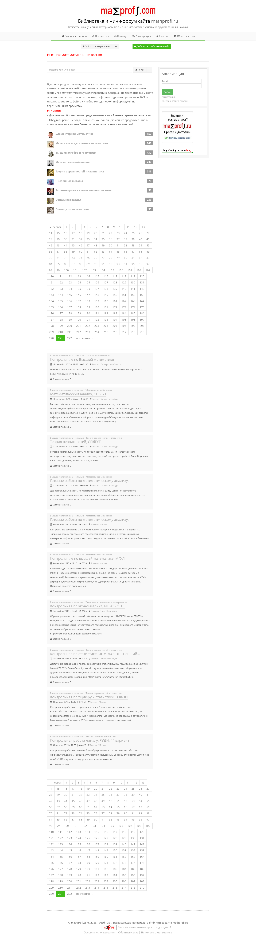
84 (50, 264)
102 (84, 270)
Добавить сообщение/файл (152, 46)
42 (50, 245)
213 (87, 332)
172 (115, 307)
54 (140, 245)
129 (124, 282)
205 (115, 325)
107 (129, 270)
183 (115, 313)
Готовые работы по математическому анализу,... (90, 480)
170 (96, 307)
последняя (84, 338)
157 (78, 301)
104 (102, 270)
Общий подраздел (68, 199)
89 (88, 264)
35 (103, 239)
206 (124, 325)
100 (66, 270)
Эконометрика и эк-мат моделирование (83, 190)
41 (148, 239)
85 (58, 264)
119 (133, 276)
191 (87, 319)
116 (105, 276)
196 (133, 319)
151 (124, 295)
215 (105, 332)
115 (96, 276)
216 (115, 332)
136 (87, 288)
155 (60, 301)
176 (51, 313)
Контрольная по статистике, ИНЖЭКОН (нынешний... (95, 653)
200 (69, 325)
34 (95, 239)
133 (60, 288)
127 (105, 282)
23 (118, 233)
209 (51, 332)
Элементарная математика (75, 133)
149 (105, 295)
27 (148, 233)
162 (124, 301)
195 (124, 319)
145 (69, 295)
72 (65, 258)
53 (133, 245)
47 (88, 245)
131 (142, 282)
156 (69, 301)
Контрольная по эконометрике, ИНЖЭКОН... (87, 606)
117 (115, 276)
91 (103, 264)
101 (75, 270)
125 (87, 282)
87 (73, 264)
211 (69, 332)
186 (142, 313)
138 (105, 288)
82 (140, 258)
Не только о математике (156, 932)
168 (78, 307)
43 (58, 245)
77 (103, 258)
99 (58, 270)
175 (142, 307)
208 (142, 325)
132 (51, 288)
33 (88, 239)
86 (65, 264)
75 (88, 258)
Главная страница (75, 36)
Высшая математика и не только (67, 355)
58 (65, 251)
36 (110, 239)
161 (115, 301)
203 (96, 325)
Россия (95, 364)
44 (65, 245)
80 (125, 258)
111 (60, 276)
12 (135, 227)
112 (69, 276)
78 (110, 258)
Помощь (122, 36)
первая (55, 227)
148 (96, 295)
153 (142, 295)
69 (148, 251)
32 (80, 239)
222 (69, 338)
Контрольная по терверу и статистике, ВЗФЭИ (89, 697)
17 (73, 233)
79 (118, 258)
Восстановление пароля (175, 100)
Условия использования (99, 932)
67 (133, 251)
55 (148, 245)
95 (133, 264)
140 (124, 288)
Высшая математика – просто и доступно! (144, 927)
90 (95, 264)
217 (124, 332)
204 (105, 325)
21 (103, 233)
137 (96, 288)
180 (87, 313)
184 (124, 313)
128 (115, 282)
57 (58, 251)
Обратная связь (186, 36)
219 (142, 332)
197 (142, 319)
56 (50, 251)
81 (133, 258)
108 (139, 270)
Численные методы (69, 181)
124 (78, 282)
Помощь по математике (72, 209)
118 (124, 276)
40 (140, 239)
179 (78, 313)
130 (133, 282)
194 (115, 319)
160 (105, 301)
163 (133, 301)
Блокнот (163, 36)
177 (60, 313)
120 (142, 276)
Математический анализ (73, 162)
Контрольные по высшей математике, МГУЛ (87, 558)
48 (95, 245)
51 (118, 245)
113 (78, 276)
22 (110, 233)
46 (80, 245)
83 (148, 258)
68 (140, 251)
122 (60, 282)
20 (95, 233)
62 (95, 251)
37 (118, 239)
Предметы (100, 36)
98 (50, 270)
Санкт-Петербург (109, 398)
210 (60, 332)
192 (96, 319)
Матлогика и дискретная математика (82, 143)
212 (78, 332)
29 (58, 239)
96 (140, 264)
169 (87, 307)
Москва (103, 524)
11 (128, 227)
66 (125, 251)
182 (105, 313)
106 (120, 270)
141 (133, 288)
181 (96, 313)
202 (87, 325)
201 (78, 325)
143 (51, 295)
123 (69, 282)
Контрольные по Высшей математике (82, 359)
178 (69, 313)
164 (142, 301)
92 (110, 264)
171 (105, 307)
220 (51, 338)
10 (120, 227)
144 (60, 295)
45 (73, 245)
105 (111, 270)
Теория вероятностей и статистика (80, 171)
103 (93, 270)
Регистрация (143, 36)
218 (133, 332)
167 (69, 307)
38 (125, 239)
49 (103, 245)
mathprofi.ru (164, 21)
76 (95, 258)
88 (80, 264)
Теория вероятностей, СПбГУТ (75, 441)
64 (110, 251)
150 (115, 295)
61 (88, 251)
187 (51, 319)
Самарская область (111, 364)
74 (80, 258)
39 (133, 239)
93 (118, 264)
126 (96, 282)
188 (60, 319)
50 (110, 245)
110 (51, 276)
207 (133, 325)
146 (78, 295)
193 (105, 319)
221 (60, 338)
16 (65, 233)
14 (50, 233)
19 (88, 233)
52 (125, 245)
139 (115, 288)
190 (78, 319)
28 (50, 239)
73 (73, 258)
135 (78, 288)
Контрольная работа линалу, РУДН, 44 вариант (89, 740)
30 (65, 239)
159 (96, 301)
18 (80, 233)
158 (87, 301)
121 (51, 282)
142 (142, 288)
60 (80, 251)
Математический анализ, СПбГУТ (78, 394)
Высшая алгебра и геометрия (76, 152)
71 (58, 258)
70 (50, 258)
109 (148, 270)
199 (60, 325)
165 (51, 307)
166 (60, 307)
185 (133, 313)
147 (87, 295)
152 (133, 295)
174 (133, 307)
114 (87, 276)
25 (133, 233)
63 (103, 251)
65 (118, 251)
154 (51, 301)
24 (125, 233)
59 (73, 251)
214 (96, 332)
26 (140, 233)
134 (69, 288)
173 (124, 307)
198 (51, 325)
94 (125, 264)
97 (148, 264)
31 (73, 239)
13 (143, 227)
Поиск (140, 69)
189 (69, 319)
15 (58, 233)
